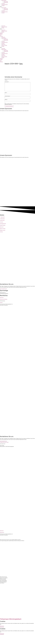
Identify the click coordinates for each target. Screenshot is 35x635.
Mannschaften (4, 0)
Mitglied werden (2, 230)
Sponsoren (3, 25)
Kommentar (7, 81)
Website (6, 99)
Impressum (2, 297)
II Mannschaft (2, 218)
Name (6, 92)
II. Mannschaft (5, 2)
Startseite (3, 37)
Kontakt (3, 27)
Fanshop (1, 231)
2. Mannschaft (5, 40)
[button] (17, 6)
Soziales (3, 5)
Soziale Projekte (2, 225)
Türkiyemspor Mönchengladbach (10, 619)
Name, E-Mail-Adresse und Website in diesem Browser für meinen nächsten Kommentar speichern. (17, 104)
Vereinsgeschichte (5, 4)
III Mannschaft (2, 220)
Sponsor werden (4, 26)
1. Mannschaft (5, 39)
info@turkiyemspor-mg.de (4, 442)
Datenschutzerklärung (3, 299)
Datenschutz (2, 532)
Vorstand (3, 3)
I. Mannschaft (5, 1)
